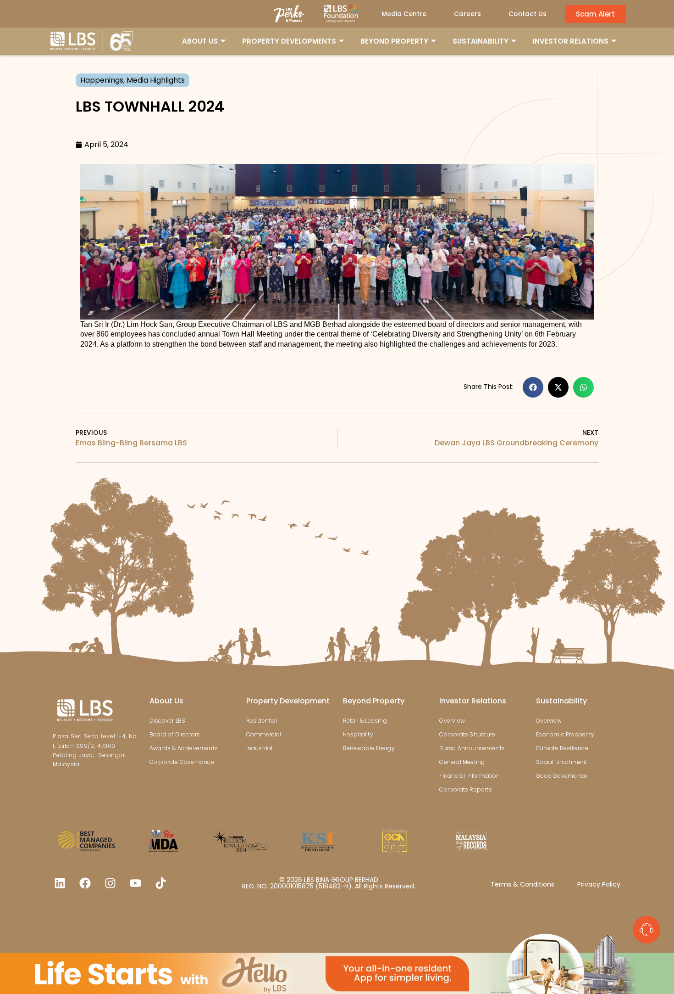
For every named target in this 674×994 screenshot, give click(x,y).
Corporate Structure (467, 734)
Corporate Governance (181, 762)
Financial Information (469, 776)
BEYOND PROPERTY (394, 41)
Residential (261, 720)
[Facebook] (84, 883)
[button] (533, 387)
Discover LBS (167, 720)
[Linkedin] (59, 883)
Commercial (264, 734)
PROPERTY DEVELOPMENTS (289, 41)
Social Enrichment (561, 762)
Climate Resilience (562, 748)
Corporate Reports (465, 789)
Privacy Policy (598, 884)
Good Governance (561, 776)
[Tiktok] (160, 883)
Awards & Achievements (183, 748)
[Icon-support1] (646, 929)
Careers (467, 13)
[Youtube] (135, 883)
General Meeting (462, 762)
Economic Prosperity (565, 734)
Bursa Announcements (472, 748)
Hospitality (358, 734)
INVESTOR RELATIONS (570, 41)
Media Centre (403, 13)
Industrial (259, 748)
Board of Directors (174, 734)
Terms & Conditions (522, 884)
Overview (452, 720)
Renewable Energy (369, 748)
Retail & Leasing (365, 720)
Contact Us (527, 13)
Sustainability (561, 701)
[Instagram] (110, 883)
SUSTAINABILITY (480, 41)
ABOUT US (200, 41)
